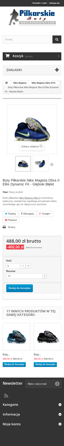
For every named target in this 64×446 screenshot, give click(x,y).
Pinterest (12, 220)
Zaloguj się (54, 3)
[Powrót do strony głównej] (6, 83)
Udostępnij (28, 213)
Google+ (46, 213)
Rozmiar (11, 271)
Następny (52, 164)
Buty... (6, 354)
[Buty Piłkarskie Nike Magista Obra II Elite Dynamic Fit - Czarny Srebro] (47, 336)
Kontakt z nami (40, 3)
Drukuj (11, 227)
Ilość (9, 260)
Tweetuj (11, 213)
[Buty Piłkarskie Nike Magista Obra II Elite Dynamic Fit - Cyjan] (16, 336)
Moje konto (12, 424)
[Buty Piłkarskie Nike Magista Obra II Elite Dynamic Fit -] (23, 164)
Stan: (5, 192)
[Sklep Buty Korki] (32, 18)
